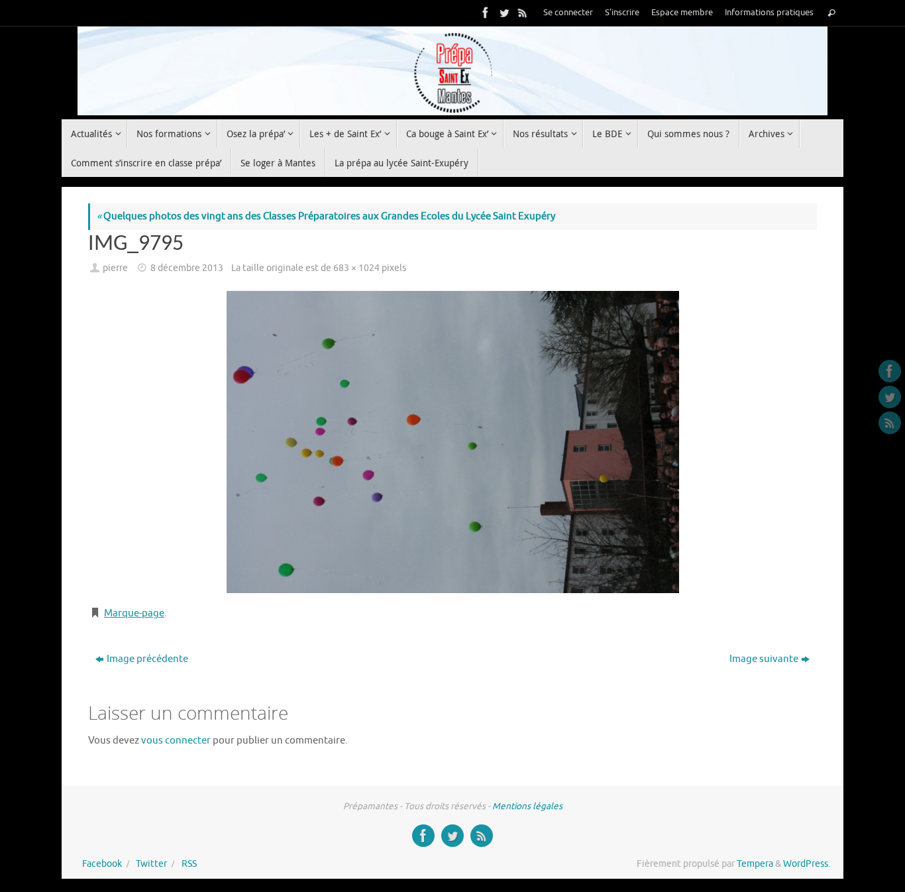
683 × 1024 (356, 268)
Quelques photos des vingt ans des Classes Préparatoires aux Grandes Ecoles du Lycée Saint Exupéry (326, 216)
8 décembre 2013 (186, 268)
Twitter (151, 863)
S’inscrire (622, 12)
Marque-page (134, 613)
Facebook (102, 863)
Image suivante (763, 659)
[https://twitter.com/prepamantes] (503, 12)
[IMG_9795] (452, 442)
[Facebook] (484, 12)
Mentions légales (527, 806)
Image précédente (147, 659)
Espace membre (682, 12)
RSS (189, 863)
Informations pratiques (769, 12)
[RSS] (521, 12)
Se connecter (568, 12)
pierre (115, 268)
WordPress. (806, 863)
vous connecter (176, 740)
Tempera (755, 863)
